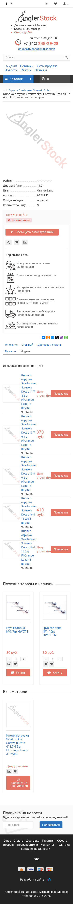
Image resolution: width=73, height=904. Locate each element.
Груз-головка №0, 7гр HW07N (17, 629)
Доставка (33, 840)
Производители (28, 844)
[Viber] (61, 337)
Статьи (26, 70)
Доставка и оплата (49, 344)
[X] (57, 337)
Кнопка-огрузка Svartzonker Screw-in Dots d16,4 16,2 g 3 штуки (28, 510)
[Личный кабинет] (65, 3)
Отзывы (41, 70)
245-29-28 (41, 43)
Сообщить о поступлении (34, 232)
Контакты (48, 844)
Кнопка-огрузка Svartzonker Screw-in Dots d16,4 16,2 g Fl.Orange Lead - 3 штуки (28, 547)
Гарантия (10, 351)
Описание (11, 344)
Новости (11, 70)
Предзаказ (61, 393)
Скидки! (11, 66)
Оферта (62, 840)
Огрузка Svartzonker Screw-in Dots (29, 90)
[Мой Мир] (52, 337)
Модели (25, 351)
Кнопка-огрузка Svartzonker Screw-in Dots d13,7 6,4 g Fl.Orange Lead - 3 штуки (28, 432)
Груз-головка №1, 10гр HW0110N (52, 631)
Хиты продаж (46, 66)
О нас (8, 840)
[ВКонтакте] (43, 337)
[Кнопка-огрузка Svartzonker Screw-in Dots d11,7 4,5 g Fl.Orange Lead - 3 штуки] (36, 139)
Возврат (9, 844)
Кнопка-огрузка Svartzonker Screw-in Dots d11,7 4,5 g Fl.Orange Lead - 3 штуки (28, 391)
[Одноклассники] (48, 337)
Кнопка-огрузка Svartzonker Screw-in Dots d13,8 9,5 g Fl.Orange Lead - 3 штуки (28, 473)
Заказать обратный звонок (36, 49)
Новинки (26, 66)
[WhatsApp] (66, 337)
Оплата (19, 840)
